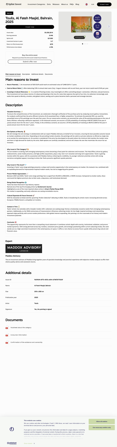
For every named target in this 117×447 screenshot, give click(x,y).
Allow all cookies (101, 421)
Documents (49, 74)
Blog (77, 4)
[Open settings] (86, 4)
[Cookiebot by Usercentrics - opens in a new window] (12, 443)
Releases (56, 4)
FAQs (72, 4)
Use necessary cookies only (102, 427)
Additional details (37, 74)
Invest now (104, 4)
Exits (49, 4)
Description (26, 74)
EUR (92, 4)
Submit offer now (30, 62)
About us (64, 4)
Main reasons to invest (13, 74)
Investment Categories (36, 4)
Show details (28, 443)
